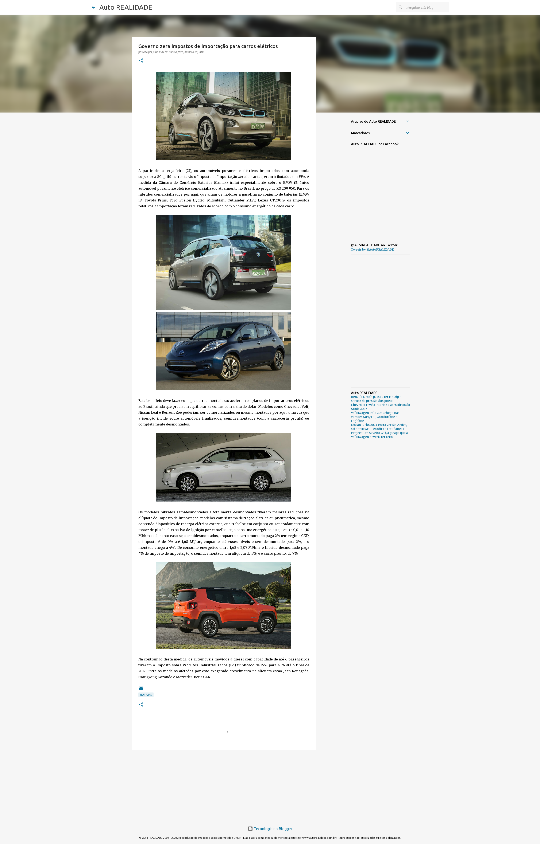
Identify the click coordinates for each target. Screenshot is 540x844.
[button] (140, 61)
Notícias (146, 694)
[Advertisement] (224, 785)
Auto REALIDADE (125, 7)
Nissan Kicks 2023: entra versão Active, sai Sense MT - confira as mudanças (379, 427)
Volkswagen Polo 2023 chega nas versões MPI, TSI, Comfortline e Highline (375, 417)
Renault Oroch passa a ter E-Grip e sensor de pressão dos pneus (376, 399)
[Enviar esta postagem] (140, 689)
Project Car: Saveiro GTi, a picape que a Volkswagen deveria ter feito (379, 435)
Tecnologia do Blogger (272, 829)
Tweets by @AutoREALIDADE (372, 249)
